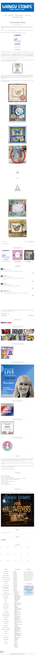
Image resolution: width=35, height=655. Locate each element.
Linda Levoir (6, 619)
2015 (14, 584)
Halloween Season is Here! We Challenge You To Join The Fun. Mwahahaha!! (17, 492)
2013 (14, 586)
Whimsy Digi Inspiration (17, 596)
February (16, 646)
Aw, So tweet (16, 600)
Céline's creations (6, 590)
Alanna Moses (6, 571)
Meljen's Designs (6, 621)
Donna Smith (17, 166)
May (15, 643)
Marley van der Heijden (17, 198)
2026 (14, 571)
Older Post (31, 315)
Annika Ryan (17, 83)
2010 (14, 590)
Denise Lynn (2, 479)
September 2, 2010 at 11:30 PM (7, 276)
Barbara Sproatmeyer (4, 476)
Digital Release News (5, 594)
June (15, 642)
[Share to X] (30, 241)
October (16, 593)
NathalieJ (17, 178)
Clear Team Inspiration (6, 577)
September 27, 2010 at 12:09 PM (7, 291)
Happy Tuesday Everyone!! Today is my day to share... (17, 618)
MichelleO (6, 623)
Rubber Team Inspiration (6, 629)
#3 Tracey (17, 49)
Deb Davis (6, 592)
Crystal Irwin (17, 145)
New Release (6, 625)
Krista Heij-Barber (3, 483)
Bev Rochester (3, 477)
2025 (14, 572)
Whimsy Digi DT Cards (17, 603)
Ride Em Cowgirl (16, 599)
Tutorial (5, 633)
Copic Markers (5, 581)
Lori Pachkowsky (17, 103)
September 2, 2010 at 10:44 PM (7, 269)
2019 (14, 579)
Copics (6, 583)
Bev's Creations (6, 575)
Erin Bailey (17, 218)
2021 (14, 577)
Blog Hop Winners (17, 627)
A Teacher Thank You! (17, 620)
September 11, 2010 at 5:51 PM (7, 284)
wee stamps (6, 643)
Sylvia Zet (6, 631)
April (15, 644)
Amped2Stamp (6, 573)
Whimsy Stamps (11, 460)
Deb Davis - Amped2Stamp (5, 478)
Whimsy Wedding (17, 598)
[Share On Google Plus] (33, 241)
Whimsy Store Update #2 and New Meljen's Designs (18, 609)
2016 (14, 583)
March (15, 645)
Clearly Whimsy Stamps (6, 579)
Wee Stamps (3, 484)
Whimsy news (6, 639)
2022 (14, 576)
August (16, 639)
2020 (14, 578)
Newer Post (4, 315)
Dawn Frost (5, 283)
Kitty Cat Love (16, 615)
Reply (33, 273)
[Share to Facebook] (28, 241)
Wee (6, 635)
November (16, 592)
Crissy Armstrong (3, 475)
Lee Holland (6, 617)
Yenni (6, 641)
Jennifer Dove (3, 482)
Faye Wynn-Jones (3, 481)
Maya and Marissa (17, 597)
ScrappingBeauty (6, 290)
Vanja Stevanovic (17, 125)
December (16, 591)
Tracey (4, 268)
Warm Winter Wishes (17, 616)
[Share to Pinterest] (31, 241)
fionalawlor (5, 275)
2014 (14, 585)
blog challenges (6, 243)
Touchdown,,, (16, 626)
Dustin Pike (2, 480)
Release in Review (6, 627)
